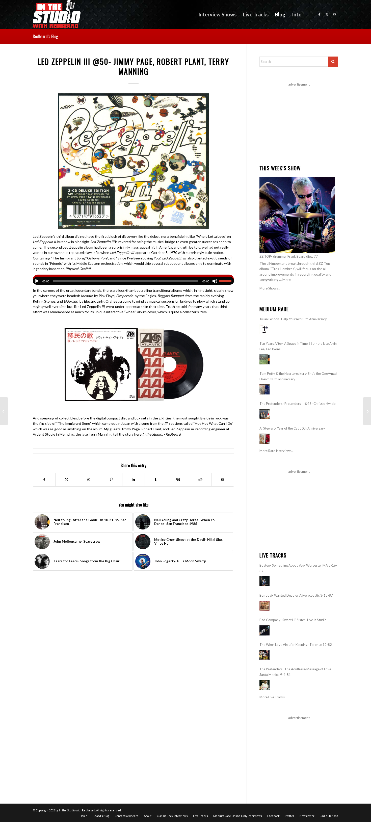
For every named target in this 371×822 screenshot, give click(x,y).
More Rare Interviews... (276, 451)
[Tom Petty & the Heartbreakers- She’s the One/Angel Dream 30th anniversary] (264, 389)
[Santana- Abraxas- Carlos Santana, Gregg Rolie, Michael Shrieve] (4, 411)
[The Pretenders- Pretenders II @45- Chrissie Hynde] (264, 414)
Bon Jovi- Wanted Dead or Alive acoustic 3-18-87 (296, 595)
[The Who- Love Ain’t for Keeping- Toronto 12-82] (264, 655)
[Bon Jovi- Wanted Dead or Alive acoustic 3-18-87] (264, 606)
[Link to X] (327, 14)
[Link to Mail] (334, 14)
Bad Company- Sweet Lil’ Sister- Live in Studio (293, 620)
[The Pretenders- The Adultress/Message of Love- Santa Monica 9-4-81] (264, 685)
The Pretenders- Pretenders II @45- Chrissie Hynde (297, 404)
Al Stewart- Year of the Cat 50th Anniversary (292, 428)
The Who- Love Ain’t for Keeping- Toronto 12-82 (295, 645)
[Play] (36, 281)
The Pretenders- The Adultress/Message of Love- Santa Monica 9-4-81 (295, 671)
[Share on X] (66, 479)
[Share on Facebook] (44, 479)
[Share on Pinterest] (111, 479)
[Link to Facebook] (319, 14)
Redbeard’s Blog (45, 36)
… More (285, 279)
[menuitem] (217, 14)
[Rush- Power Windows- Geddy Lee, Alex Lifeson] (367, 411)
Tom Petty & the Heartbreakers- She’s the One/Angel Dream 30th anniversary (298, 376)
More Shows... (269, 288)
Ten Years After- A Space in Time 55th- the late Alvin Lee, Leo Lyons (298, 346)
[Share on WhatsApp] (89, 479)
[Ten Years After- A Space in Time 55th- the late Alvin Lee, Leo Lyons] (264, 359)
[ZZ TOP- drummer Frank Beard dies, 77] (297, 215)
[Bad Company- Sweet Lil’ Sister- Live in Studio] (264, 630)
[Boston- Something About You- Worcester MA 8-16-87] (264, 581)
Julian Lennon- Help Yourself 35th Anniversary (293, 319)
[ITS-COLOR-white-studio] (57, 14)
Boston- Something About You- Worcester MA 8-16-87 (298, 568)
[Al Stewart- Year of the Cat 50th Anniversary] (264, 439)
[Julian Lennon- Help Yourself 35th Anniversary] (264, 329)
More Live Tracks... (273, 697)
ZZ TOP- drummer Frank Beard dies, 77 (288, 256)
